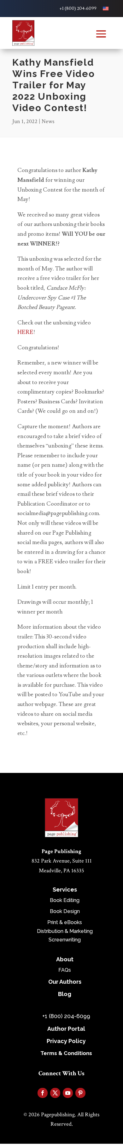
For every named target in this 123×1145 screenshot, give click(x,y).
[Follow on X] (55, 1093)
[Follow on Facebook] (43, 1093)
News (48, 121)
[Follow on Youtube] (68, 1093)
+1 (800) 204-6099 (78, 8)
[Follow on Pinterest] (80, 1093)
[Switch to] (106, 8)
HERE (25, 332)
